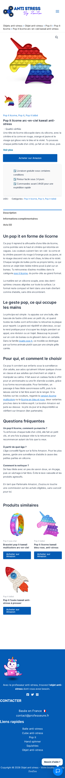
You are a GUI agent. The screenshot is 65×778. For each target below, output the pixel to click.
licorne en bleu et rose (33, 399)
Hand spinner (32, 741)
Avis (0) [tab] (7, 224)
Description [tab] (9, 212)
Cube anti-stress (32, 733)
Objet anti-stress (34, 25)
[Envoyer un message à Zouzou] (58, 771)
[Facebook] (27, 694)
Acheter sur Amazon (30, 157)
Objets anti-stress (12, 25)
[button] (56, 37)
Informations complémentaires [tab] (20, 218)
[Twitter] (32, 694)
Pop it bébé (32, 115)
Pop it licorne (10, 115)
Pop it (48, 25)
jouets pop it (25, 340)
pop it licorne (21, 273)
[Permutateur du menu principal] (57, 11)
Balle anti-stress (32, 728)
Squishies (32, 745)
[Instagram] (37, 694)
